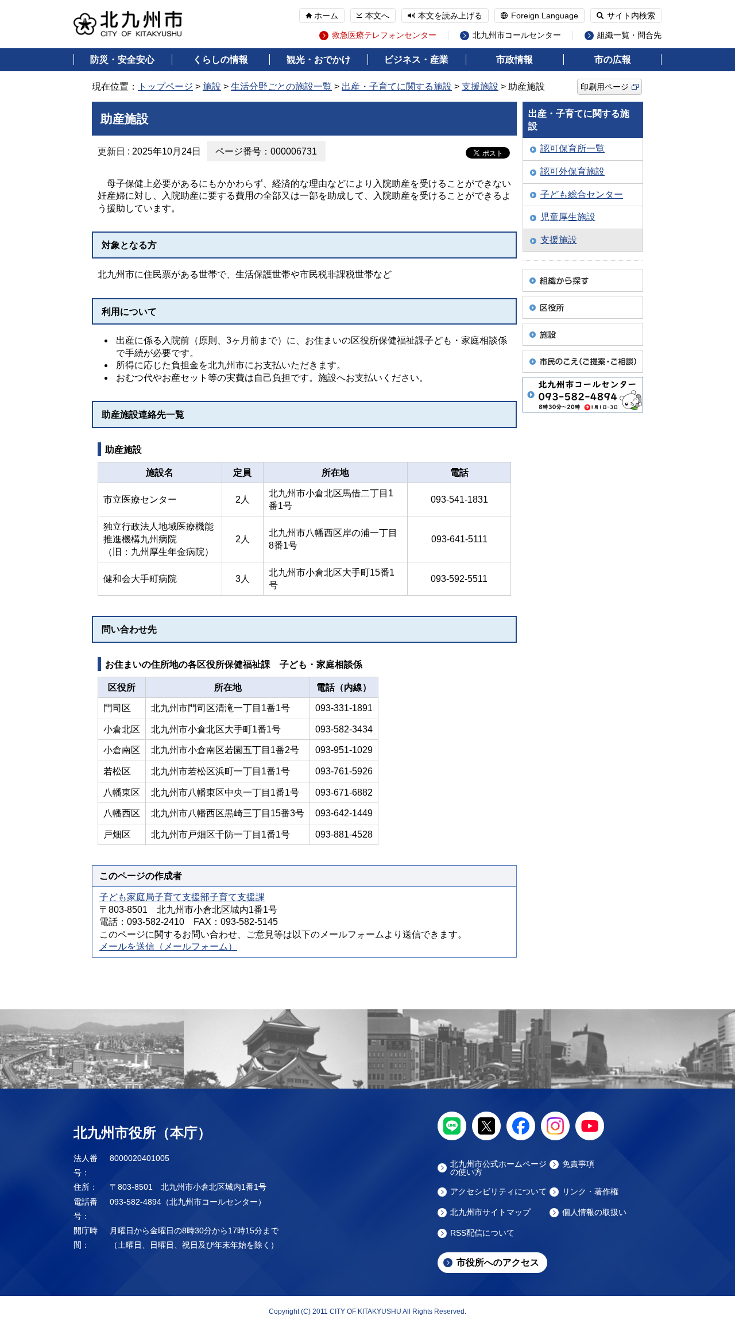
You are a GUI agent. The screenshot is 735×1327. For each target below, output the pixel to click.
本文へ (377, 15)
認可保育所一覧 (572, 148)
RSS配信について (482, 1233)
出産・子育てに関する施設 (397, 86)
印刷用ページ (605, 86)
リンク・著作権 (590, 1191)
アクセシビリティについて (498, 1191)
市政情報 (514, 59)
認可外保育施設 (572, 171)
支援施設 (480, 86)
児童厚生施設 (567, 217)
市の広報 (612, 59)
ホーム (326, 15)
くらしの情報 (220, 59)
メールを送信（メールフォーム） (168, 946)
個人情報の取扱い (594, 1212)
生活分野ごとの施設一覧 (281, 86)
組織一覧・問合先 (629, 35)
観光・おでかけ (319, 59)
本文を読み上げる (450, 15)
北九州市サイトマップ (490, 1212)
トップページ (165, 86)
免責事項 (578, 1164)
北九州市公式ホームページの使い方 (498, 1168)
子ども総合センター (581, 194)
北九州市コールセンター (517, 35)
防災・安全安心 (122, 59)
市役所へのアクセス (498, 1262)
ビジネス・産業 (416, 59)
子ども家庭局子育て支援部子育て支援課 (182, 897)
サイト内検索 (631, 15)
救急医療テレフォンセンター (384, 35)
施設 (212, 86)
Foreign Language (544, 15)
